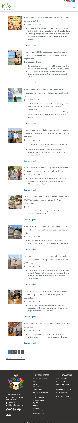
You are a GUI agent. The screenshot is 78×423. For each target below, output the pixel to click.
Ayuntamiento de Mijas (32, 422)
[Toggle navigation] (74, 7)
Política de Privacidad (61, 378)
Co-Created (36, 408)
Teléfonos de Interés (38, 411)
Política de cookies (61, 381)
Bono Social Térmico (38, 400)
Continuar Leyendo (30, 45)
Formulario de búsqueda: (63, 396)
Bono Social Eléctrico (38, 397)
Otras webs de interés (38, 413)
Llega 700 (35, 403)
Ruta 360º (35, 384)
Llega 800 (35, 405)
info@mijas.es (11, 402)
